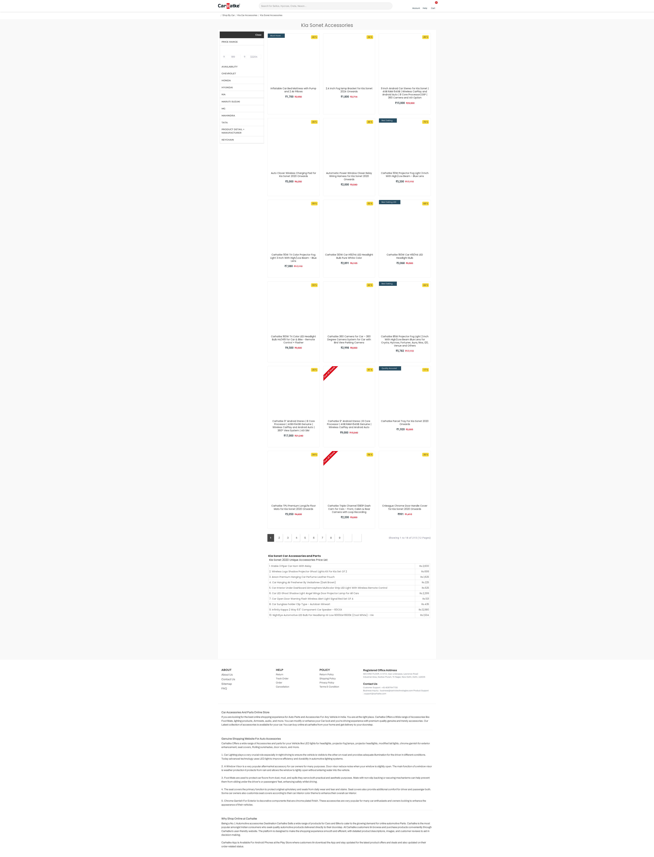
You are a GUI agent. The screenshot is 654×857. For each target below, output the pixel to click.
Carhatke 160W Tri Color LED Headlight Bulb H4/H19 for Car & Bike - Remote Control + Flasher (293, 339)
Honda (226, 80)
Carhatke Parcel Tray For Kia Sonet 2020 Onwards (405, 423)
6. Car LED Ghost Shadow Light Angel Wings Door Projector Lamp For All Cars (314, 593)
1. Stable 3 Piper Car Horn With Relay (290, 566)
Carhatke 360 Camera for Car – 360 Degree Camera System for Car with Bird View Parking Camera (349, 339)
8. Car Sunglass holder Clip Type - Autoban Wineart (299, 604)
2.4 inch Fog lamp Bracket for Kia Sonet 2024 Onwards (349, 90)
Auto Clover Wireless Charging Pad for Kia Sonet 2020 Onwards (293, 175)
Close (258, 34)
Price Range (230, 41)
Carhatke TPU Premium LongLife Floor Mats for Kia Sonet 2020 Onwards (293, 507)
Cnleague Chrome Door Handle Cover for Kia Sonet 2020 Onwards (404, 507)
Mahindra (228, 115)
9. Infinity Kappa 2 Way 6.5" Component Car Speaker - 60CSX (305, 609)
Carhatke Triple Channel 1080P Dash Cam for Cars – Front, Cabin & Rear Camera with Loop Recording (349, 509)
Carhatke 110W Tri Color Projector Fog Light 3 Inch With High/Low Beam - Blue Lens (293, 257)
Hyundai (227, 87)
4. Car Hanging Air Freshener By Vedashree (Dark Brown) (302, 582)
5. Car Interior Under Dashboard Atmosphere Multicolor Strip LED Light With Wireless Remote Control (328, 588)
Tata (225, 122)
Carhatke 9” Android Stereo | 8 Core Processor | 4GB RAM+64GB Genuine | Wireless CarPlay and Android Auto (349, 424)
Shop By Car (228, 15)
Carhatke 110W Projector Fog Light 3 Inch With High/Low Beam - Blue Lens (405, 175)
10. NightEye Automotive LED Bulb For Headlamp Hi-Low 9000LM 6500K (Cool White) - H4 (321, 615)
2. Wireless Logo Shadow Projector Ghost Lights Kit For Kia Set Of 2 (308, 571)
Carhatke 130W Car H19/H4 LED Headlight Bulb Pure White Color (349, 256)
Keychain (228, 139)
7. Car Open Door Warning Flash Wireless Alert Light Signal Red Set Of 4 (311, 598)
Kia (223, 94)
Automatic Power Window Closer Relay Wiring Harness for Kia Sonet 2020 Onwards (349, 176)
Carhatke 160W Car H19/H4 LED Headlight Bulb (405, 256)
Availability (230, 66)
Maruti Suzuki (231, 101)
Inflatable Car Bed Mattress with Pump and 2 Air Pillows (293, 90)
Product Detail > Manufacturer (233, 131)
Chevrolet (229, 73)
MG (223, 108)
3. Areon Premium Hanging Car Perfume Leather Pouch (302, 577)
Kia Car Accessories (247, 15)
